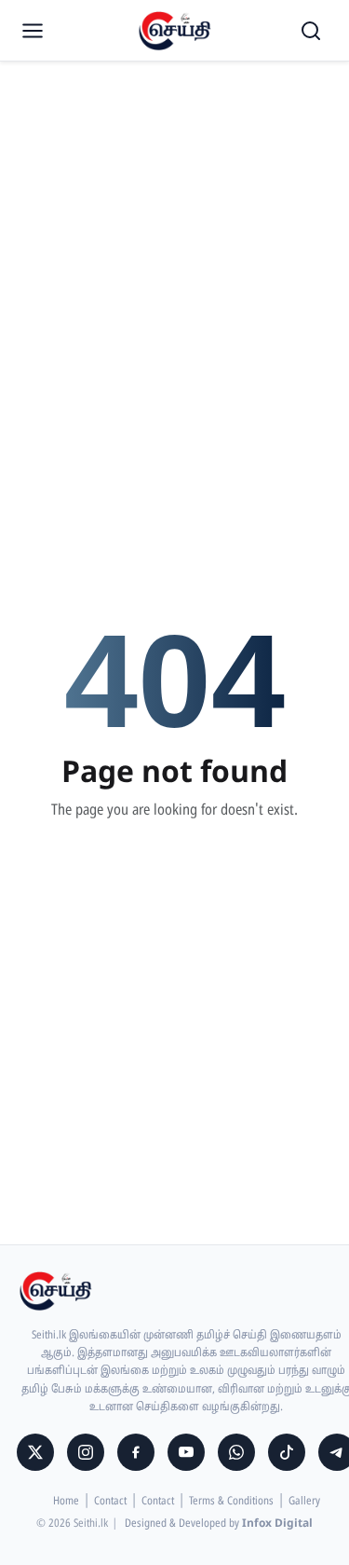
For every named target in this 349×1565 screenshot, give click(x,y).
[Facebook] (135, 1452)
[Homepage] (175, 30)
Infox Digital (277, 1524)
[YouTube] (186, 1452)
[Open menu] (32, 30)
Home (66, 1501)
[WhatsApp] (236, 1452)
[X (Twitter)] (35, 1452)
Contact (110, 1501)
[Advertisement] (174, 184)
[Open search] (310, 30)
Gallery (304, 1501)
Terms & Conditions (231, 1501)
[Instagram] (85, 1452)
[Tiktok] (286, 1452)
